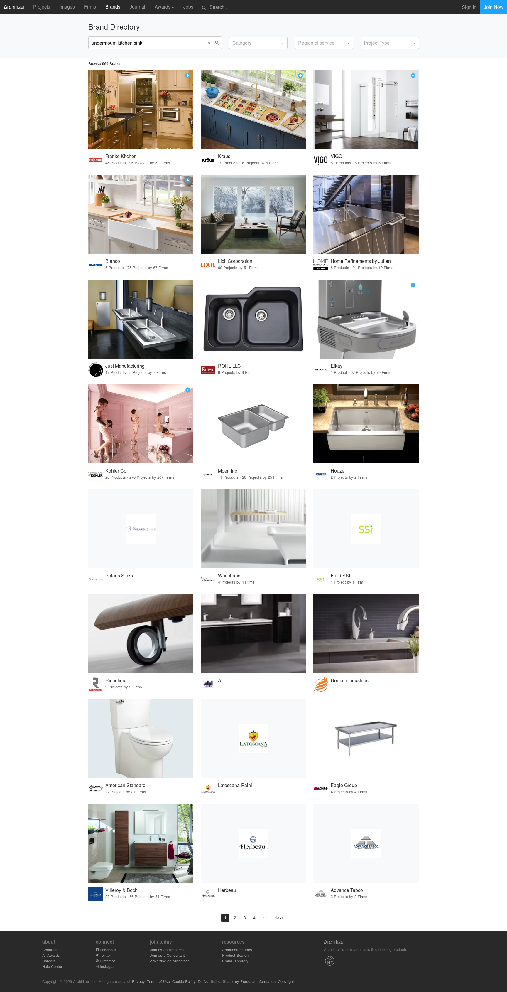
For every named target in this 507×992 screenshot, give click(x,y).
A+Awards (51, 955)
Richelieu (115, 680)
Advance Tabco (347, 890)
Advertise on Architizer (169, 961)
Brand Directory (235, 961)
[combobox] (258, 43)
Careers (48, 961)
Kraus (224, 156)
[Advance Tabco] (366, 843)
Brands (112, 6)
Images (67, 6)
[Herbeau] (253, 843)
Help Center (52, 966)
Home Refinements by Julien (361, 261)
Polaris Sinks (119, 575)
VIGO (336, 156)
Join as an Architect (167, 949)
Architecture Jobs (237, 949)
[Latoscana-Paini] (253, 738)
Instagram (108, 966)
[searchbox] (234, 42)
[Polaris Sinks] (141, 528)
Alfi (221, 680)
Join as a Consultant (167, 955)
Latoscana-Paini (235, 785)
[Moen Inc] (253, 423)
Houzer (338, 470)
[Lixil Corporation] (253, 214)
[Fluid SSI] (366, 528)
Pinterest (107, 961)
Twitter (105, 955)
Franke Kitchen (121, 156)
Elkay (336, 365)
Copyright (286, 981)
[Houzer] (366, 423)
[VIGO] (366, 109)
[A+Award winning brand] (188, 75)
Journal (137, 6)
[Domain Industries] (366, 633)
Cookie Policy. (184, 981)
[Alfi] (253, 633)
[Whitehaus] (253, 528)
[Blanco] (141, 214)
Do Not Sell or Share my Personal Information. (237, 981)
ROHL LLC (229, 365)
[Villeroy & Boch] (141, 843)
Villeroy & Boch (121, 890)
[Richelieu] (141, 633)
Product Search (235, 955)
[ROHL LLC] (253, 319)
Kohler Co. (116, 470)
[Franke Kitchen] (141, 109)
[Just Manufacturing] (141, 319)
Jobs (188, 6)
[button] (210, 43)
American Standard (125, 785)
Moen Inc (227, 470)
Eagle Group (344, 785)
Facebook (107, 949)
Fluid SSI (340, 575)
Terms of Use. (159, 981)
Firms (90, 6)
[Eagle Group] (366, 738)
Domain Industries (350, 680)
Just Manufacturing (125, 365)
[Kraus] (253, 109)
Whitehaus (229, 575)
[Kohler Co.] (141, 423)
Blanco (112, 261)
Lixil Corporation (235, 261)
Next (278, 918)
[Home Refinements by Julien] (366, 214)
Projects (41, 6)
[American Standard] (141, 738)
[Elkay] (366, 319)
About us (50, 949)
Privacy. (139, 981)
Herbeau (227, 890)
